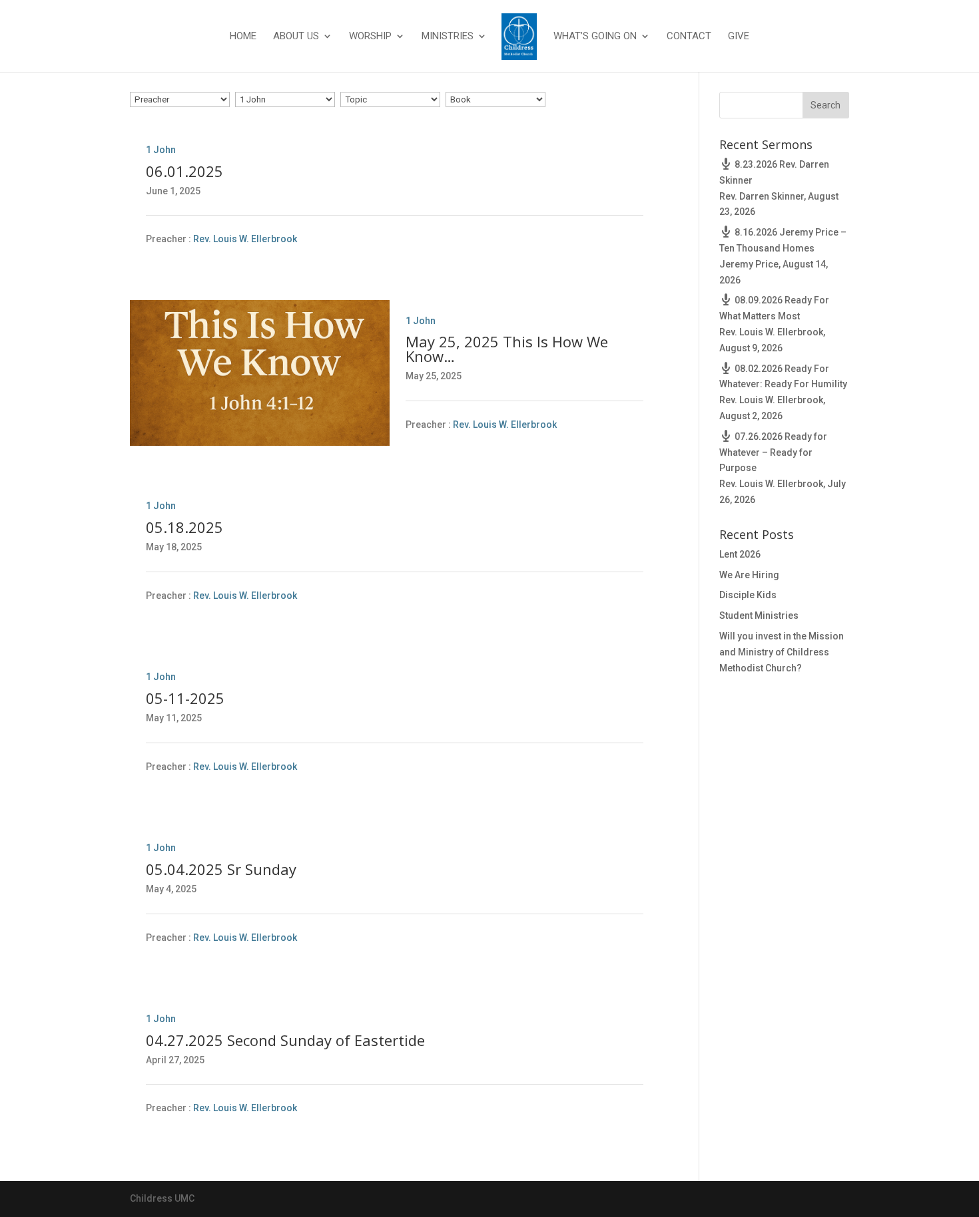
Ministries (448, 36)
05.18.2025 (184, 527)
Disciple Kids (748, 595)
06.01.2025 (184, 171)
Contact (689, 36)
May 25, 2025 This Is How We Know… (507, 348)
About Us (296, 36)
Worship (370, 36)
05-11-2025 (185, 698)
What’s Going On (595, 36)
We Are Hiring (749, 575)
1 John (161, 149)
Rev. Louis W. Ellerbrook (245, 239)
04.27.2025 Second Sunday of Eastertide (285, 1040)
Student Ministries (759, 615)
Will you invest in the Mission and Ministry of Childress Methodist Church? (781, 652)
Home (243, 36)
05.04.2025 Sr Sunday (221, 869)
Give (738, 36)
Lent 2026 (740, 554)
